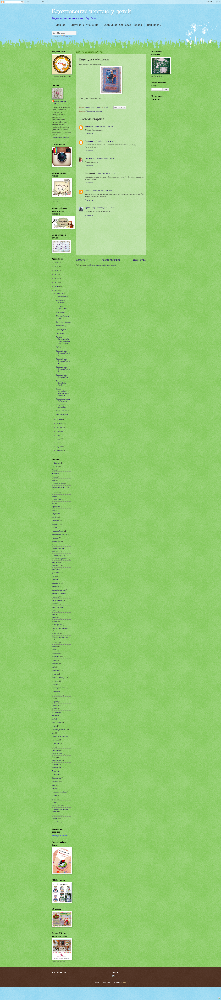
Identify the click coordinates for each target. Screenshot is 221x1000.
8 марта (55, 466)
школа (54, 799)
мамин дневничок (58, 590)
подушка (55, 681)
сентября (60, 427)
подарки (55, 674)
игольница (55, 551)
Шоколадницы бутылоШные (62, 376)
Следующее (81, 259)
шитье (54, 795)
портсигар (56, 691)
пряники (55, 708)
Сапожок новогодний (61, 307)
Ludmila (88, 190)
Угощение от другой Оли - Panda (61, 383)
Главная (60, 25)
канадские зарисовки (59, 558)
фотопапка (56, 774)
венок (54, 503)
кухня (54, 576)
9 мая (54, 470)
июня (59, 439)
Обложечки (60, 333)
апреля (59, 446)
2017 (56, 274)
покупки (55, 684)
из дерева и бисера (58, 555)
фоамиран (55, 764)
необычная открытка (60, 628)
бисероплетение (58, 483)
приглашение (56, 695)
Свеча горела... (61, 329)
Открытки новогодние (61, 406)
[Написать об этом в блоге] (117, 107)
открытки (56, 656)
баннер (54, 477)
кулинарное (56, 572)
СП (53, 733)
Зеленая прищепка (58, 548)
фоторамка (56, 778)
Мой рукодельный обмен (62, 317)
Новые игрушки (62, 414)
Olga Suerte (89, 158)
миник (54, 610)
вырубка (55, 517)
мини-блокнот (57, 607)
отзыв (54, 649)
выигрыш (55, 510)
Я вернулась (60, 312)
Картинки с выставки (60, 301)
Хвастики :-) (61, 325)
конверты (55, 562)
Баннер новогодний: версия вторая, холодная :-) (62, 392)
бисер (54, 480)
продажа (55, 705)
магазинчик (56, 583)
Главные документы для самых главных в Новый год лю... (63, 340)
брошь (54, 496)
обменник (55, 642)
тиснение (55, 740)
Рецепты (55, 715)
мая (58, 443)
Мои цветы (154, 25)
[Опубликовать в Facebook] (122, 107)
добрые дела (56, 541)
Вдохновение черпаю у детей (91, 11)
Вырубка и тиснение (84, 25)
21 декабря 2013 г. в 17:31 (105, 173)
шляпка (54, 802)
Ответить (89, 133)
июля (59, 435)
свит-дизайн (56, 722)
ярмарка (55, 818)
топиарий (55, 743)
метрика (55, 603)
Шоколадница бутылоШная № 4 (63, 361)
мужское (55, 617)
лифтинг (55, 579)
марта (59, 450)
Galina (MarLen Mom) (60, 102)
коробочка (56, 569)
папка (54, 660)
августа (60, 431)
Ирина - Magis (90, 207)
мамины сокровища (59, 593)
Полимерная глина (58, 688)
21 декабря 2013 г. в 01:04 (104, 126)
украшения (56, 750)
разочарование (57, 712)
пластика (55, 663)
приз (53, 698)
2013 (56, 290)
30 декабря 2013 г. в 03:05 (106, 207)
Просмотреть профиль (60, 137)
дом (53, 545)
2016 (56, 278)
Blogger (123, 982)
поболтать (56, 670)
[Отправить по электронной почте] (114, 107)
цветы (54, 788)
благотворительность (60, 487)
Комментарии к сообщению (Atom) (102, 265)
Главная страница (110, 259)
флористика (56, 760)
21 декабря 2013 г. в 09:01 (104, 158)
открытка (56, 653)
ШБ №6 (59, 347)
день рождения (57, 531)
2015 (56, 282)
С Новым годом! (62, 296)
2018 (56, 270)
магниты (55, 586)
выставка (55, 520)
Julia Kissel (89, 126)
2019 (56, 266)
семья (54, 726)
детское (55, 538)
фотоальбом (56, 767)
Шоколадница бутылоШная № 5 (63, 353)
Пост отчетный (62, 411)
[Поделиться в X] (119, 107)
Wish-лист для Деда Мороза (123, 25)
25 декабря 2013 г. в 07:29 (102, 190)
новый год (55, 633)
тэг (53, 747)
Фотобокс (55, 771)
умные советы (57, 753)
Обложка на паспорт (93, 111)
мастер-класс (57, 600)
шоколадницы (57, 815)
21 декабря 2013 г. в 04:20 (103, 141)
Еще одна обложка (63, 322)
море (53, 614)
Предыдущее (139, 259)
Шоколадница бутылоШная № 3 (63, 369)
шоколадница (57, 805)
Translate (68, 36)
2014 (56, 286)
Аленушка (89, 141)
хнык (53, 785)
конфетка (55, 565)
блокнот (55, 493)
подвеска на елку (58, 677)
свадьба (55, 719)
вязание (54, 527)
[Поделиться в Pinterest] (124, 107)
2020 (56, 262)
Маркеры (55, 597)
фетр (54, 757)
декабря (60, 293)
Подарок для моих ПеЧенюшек (63, 400)
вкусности (56, 506)
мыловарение (57, 624)
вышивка (55, 524)
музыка (54, 621)
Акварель (55, 473)
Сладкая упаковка (58, 729)
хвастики (55, 781)
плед (53, 667)
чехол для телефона (59, 792)
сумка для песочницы (60, 736)
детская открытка (59, 534)
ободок (54, 646)
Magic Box (55, 821)
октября (60, 423)
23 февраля (56, 463)
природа (55, 701)
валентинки (56, 499)
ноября (59, 419)
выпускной (56, 513)
